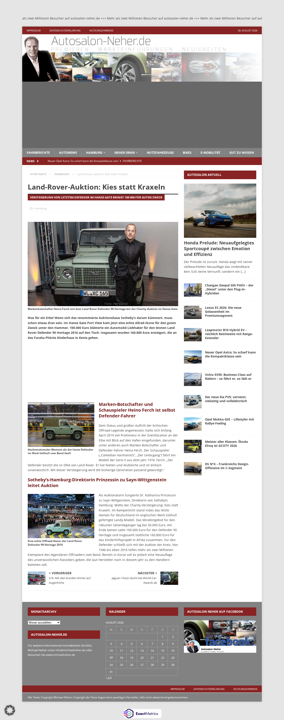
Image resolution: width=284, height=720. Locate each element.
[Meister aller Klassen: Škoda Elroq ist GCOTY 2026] (193, 446)
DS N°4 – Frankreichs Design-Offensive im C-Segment (227, 466)
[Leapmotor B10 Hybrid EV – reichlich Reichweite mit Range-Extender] (193, 334)
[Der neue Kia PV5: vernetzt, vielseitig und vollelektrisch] (193, 401)
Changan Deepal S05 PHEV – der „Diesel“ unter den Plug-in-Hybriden (229, 289)
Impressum (34, 30)
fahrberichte (38, 152)
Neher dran (124, 152)
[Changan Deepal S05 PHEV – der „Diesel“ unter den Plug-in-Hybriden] (193, 290)
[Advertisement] (142, 115)
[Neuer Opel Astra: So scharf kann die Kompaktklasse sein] (193, 357)
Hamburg (94, 152)
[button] (10, 710)
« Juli (109, 678)
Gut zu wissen (241, 152)
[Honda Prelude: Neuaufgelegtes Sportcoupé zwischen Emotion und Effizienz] (220, 211)
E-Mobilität (210, 152)
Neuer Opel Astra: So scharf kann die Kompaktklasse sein (230, 354)
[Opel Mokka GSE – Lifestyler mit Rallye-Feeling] (193, 424)
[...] (243, 271)
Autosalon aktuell (204, 175)
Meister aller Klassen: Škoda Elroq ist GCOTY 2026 (226, 444)
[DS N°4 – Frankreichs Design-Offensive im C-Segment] (193, 468)
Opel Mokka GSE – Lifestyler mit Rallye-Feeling (229, 421)
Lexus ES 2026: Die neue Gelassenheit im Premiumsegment (223, 311)
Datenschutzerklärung (65, 30)
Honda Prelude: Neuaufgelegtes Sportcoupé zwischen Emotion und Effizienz (219, 248)
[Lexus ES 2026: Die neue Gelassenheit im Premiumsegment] (193, 312)
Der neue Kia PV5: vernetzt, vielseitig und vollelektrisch (226, 399)
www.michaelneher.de (60, 655)
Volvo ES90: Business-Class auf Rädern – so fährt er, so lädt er (228, 376)
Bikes (187, 152)
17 (111, 658)
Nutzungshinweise (101, 30)
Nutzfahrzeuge (160, 152)
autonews (68, 152)
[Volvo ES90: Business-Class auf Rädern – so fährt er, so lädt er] (193, 379)
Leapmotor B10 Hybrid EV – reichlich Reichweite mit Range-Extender (229, 334)
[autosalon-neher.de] (142, 79)
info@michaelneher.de (70, 650)
